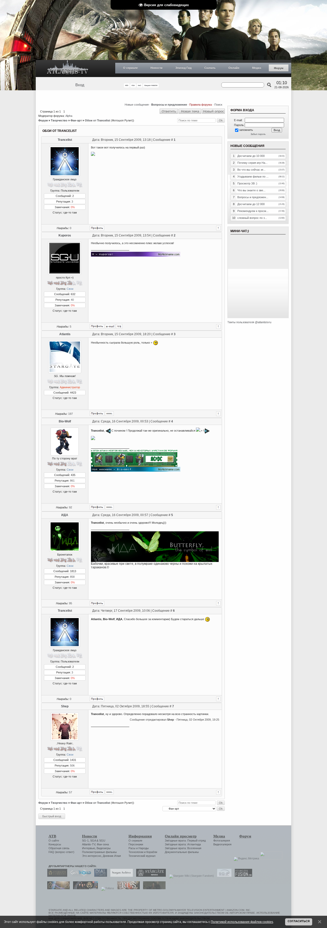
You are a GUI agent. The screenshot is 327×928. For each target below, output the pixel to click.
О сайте (54, 840)
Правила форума (200, 104)
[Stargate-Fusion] (242, 875)
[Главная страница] (68, 68)
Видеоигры (104, 848)
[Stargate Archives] (120, 875)
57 (70, 792)
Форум (278, 68)
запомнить (246, 129)
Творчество (59, 120)
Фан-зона (103, 844)
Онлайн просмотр (180, 836)
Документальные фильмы (182, 852)
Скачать (210, 67)
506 (72, 765)
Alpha (68, 115)
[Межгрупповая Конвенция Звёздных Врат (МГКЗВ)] (57, 888)
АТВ (52, 836)
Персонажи (136, 844)
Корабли (151, 852)
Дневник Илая (112, 855)
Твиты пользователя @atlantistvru (249, 322)
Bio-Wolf (65, 421)
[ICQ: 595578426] (119, 326)
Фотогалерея (221, 840)
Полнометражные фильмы (99, 852)
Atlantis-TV (88, 844)
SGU (102, 840)
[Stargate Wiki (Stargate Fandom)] (190, 875)
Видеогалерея (222, 844)
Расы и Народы (139, 848)
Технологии (136, 852)
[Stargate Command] (56, 875)
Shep (64, 706)
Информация (140, 836)
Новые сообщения (137, 104)
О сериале (130, 67)
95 (70, 603)
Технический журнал (142, 855)
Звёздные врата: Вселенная (183, 848)
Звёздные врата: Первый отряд (185, 840)
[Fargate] (127, 888)
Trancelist (65, 140)
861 (72, 480)
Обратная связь (59, 848)
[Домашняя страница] (109, 413)
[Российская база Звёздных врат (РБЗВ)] (84, 888)
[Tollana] (106, 888)
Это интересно (91, 855)
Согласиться (299, 921)
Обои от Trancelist (97, 120)
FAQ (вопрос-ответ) (61, 852)
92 (70, 507)
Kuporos (65, 235)
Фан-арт (76, 120)
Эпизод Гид (183, 67)
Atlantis (65, 334)
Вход (79, 85)
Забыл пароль (258, 134)
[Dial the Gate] (99, 875)
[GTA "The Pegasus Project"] (153, 888)
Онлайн (233, 67)
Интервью (88, 848)
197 (70, 413)
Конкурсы (55, 844)
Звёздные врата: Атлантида (183, 844)
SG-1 (85, 840)
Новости (156, 67)
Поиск (218, 104)
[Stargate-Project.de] (223, 875)
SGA (93, 840)
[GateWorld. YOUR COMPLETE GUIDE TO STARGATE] (79, 875)
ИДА (64, 515)
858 (72, 576)
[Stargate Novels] (150, 875)
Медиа (256, 67)
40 (72, 299)
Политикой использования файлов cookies (242, 921)
